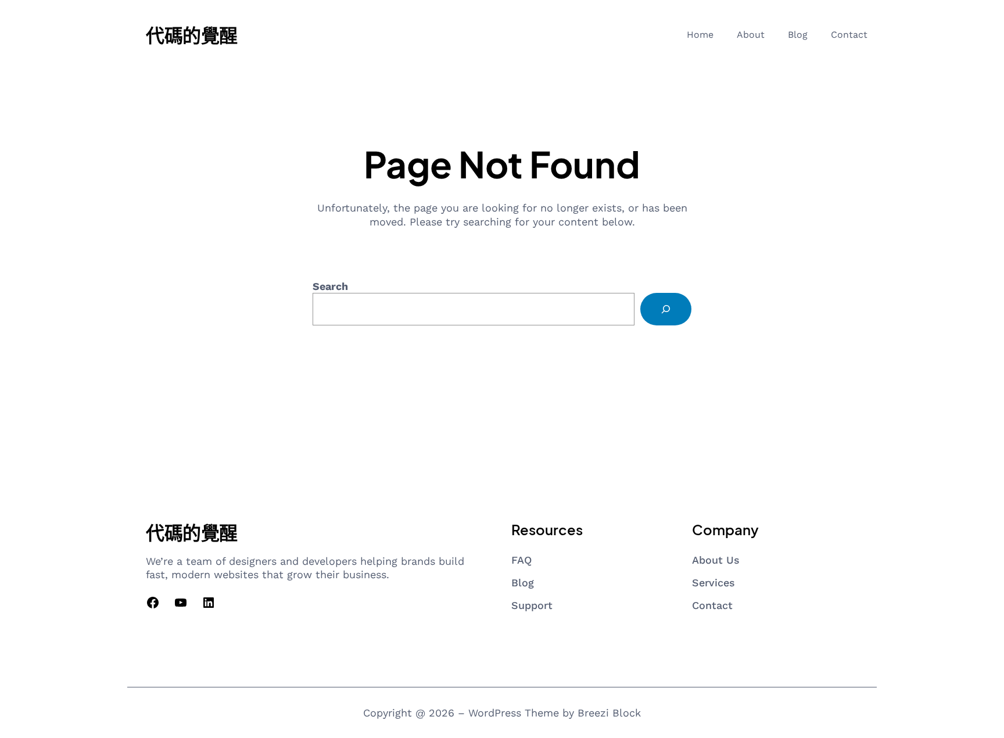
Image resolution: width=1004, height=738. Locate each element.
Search (330, 286)
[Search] (665, 309)
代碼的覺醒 (192, 34)
